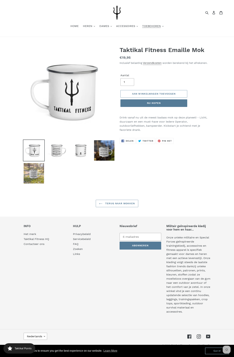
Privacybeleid (82, 234)
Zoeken (78, 249)
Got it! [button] (217, 350)
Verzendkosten (152, 63)
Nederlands (34, 336)
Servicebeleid (82, 239)
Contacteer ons (34, 244)
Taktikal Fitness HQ (36, 239)
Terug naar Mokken (119, 203)
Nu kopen (154, 103)
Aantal (124, 75)
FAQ (75, 244)
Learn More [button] (110, 350)
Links (76, 254)
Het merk (30, 234)
